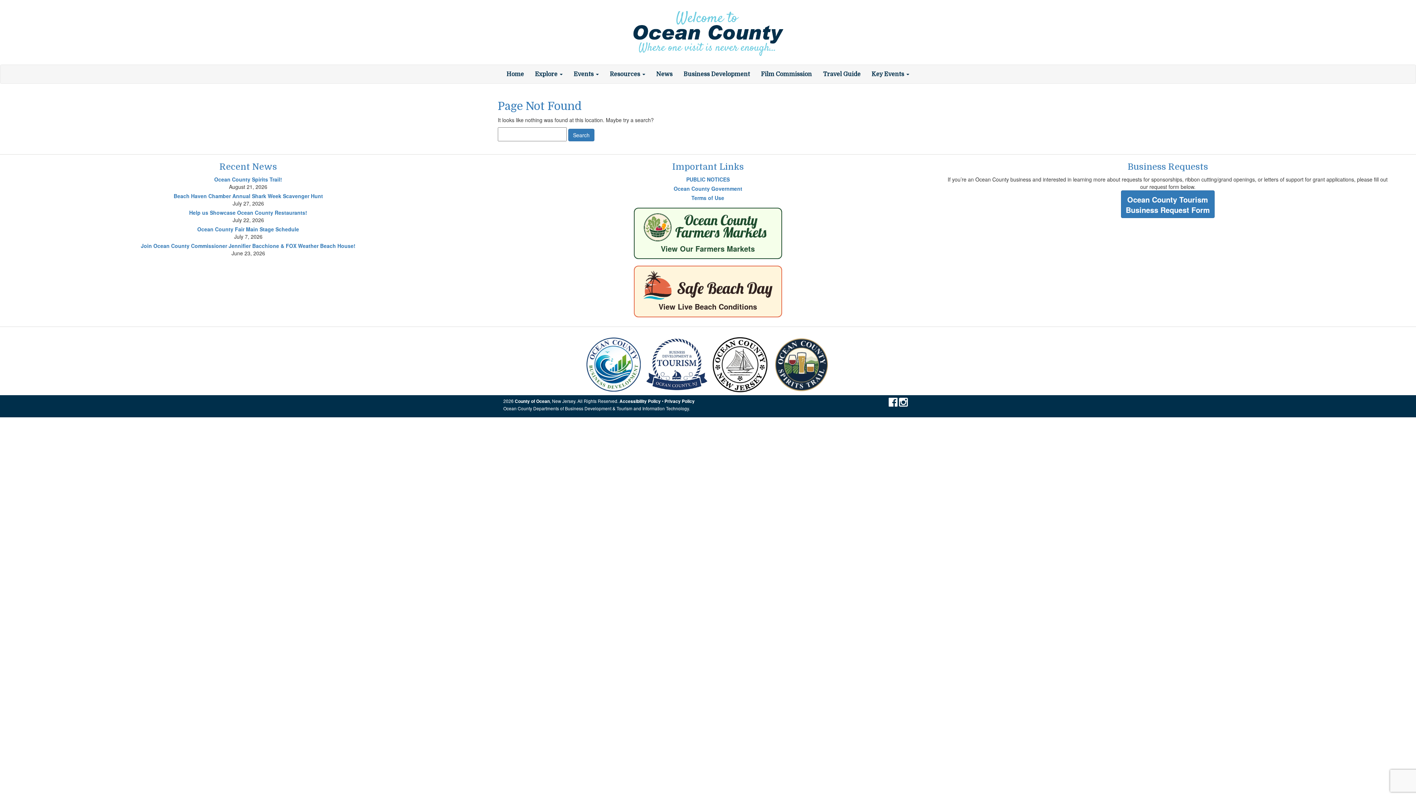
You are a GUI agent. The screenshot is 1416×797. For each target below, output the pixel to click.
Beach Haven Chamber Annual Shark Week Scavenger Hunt (248, 196)
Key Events (889, 74)
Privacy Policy (679, 401)
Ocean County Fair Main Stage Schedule (248, 229)
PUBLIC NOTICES (708, 179)
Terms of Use (707, 197)
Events (584, 74)
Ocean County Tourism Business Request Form (1168, 204)
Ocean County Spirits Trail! (248, 179)
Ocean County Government (708, 188)
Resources (626, 74)
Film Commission (786, 74)
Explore (547, 74)
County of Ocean (532, 401)
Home (515, 74)
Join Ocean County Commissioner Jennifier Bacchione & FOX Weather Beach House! (248, 245)
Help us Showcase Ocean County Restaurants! (248, 212)
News (664, 74)
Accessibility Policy (640, 401)
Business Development (717, 74)
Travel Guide (842, 74)
